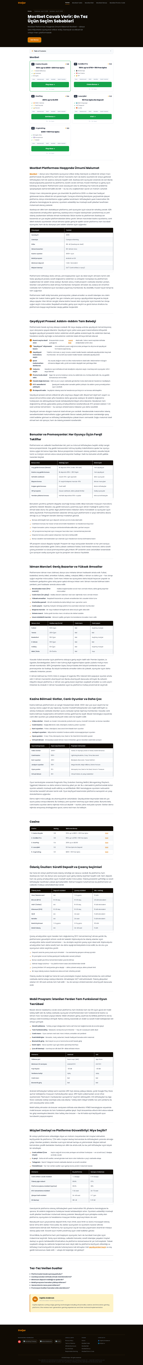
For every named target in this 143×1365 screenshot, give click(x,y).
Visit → (93, 116)
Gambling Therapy (29, 1341)
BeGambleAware (46, 1341)
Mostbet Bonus (101, 3)
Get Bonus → (50, 116)
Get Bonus (34, 40)
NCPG (57, 1341)
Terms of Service (70, 1343)
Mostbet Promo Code (117, 3)
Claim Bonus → (93, 84)
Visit (106, 833)
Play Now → (50, 84)
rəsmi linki (70, 341)
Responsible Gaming (71, 1351)
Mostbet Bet (89, 3)
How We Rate (69, 1348)
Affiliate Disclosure (70, 1346)
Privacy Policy (69, 1340)
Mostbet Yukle (77, 3)
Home (67, 3)
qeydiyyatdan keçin (97, 1247)
